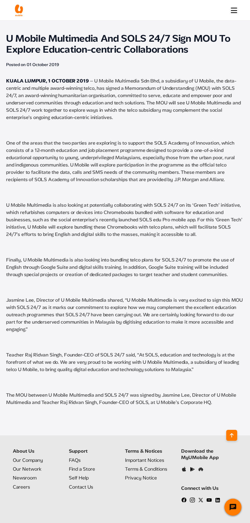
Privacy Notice (141, 478)
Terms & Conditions (146, 469)
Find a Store (82, 469)
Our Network (27, 469)
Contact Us (81, 487)
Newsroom (25, 478)
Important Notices (144, 460)
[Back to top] (231, 435)
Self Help (79, 478)
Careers (21, 487)
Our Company (28, 460)
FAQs (74, 460)
